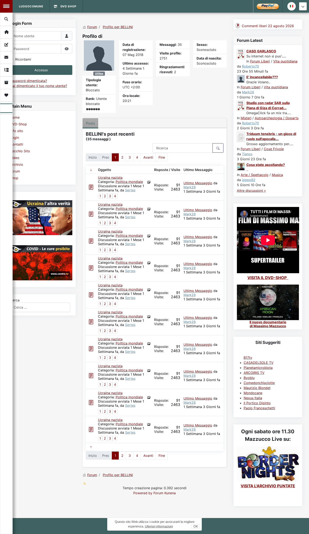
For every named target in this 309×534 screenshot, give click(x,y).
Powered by (142, 493)
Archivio (16, 164)
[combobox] (40, 307)
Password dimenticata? (28, 81)
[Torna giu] (303, 6)
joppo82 (248, 180)
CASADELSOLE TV (258, 362)
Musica (277, 175)
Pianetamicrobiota (258, 368)
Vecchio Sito (20, 151)
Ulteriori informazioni (159, 526)
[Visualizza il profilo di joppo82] (241, 166)
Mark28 (190, 187)
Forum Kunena (164, 493)
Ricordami (23, 59)
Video (14, 158)
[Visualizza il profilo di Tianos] (241, 136)
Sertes (130, 190)
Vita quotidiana (285, 61)
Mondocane (253, 393)
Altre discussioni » (251, 190)
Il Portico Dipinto (257, 403)
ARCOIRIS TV (254, 373)
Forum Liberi (260, 61)
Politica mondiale (129, 182)
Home (15, 117)
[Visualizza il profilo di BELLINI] (99, 55)
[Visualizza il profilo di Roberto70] (241, 54)
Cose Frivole (274, 149)
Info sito (16, 131)
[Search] (6, 19)
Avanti (148, 157)
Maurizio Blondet (257, 388)
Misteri (246, 118)
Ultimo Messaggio (198, 183)
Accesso (41, 70)
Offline (99, 73)
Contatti (16, 144)
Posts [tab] (90, 123)
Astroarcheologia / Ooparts (276, 118)
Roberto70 (250, 66)
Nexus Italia (253, 398)
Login (14, 137)
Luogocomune (31, 6)
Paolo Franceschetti (259, 408)
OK (195, 526)
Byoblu (249, 378)
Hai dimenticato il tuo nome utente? (38, 86)
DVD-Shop (18, 124)
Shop (14, 178)
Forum (15, 171)
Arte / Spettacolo (254, 175)
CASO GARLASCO (261, 51)
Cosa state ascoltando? (265, 165)
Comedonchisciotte (259, 383)
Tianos (247, 154)
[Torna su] (302, 526)
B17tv (248, 357)
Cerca (15, 300)
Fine (161, 157)
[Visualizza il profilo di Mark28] (241, 78)
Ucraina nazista (110, 177)
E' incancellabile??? (262, 77)
